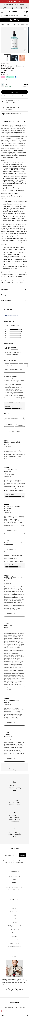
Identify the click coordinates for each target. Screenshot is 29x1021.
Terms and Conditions (14, 939)
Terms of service (14, 1007)
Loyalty (16, 7)
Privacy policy (14, 1005)
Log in (6, 7)
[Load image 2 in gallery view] (14, 58)
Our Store (14, 936)
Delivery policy (23, 1007)
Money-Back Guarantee (14, 946)
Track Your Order (14, 912)
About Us (14, 932)
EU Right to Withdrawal (14, 926)
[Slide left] (1, 58)
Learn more (9, 109)
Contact (25, 7)
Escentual (8, 1004)
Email (19, 96)
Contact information (23, 1005)
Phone (15, 96)
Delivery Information (14, 905)
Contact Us (14, 882)
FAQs (14, 915)
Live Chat (10, 96)
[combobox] (14, 15)
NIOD (7, 63)
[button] (2, 11)
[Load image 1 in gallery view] (7, 58)
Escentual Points (14, 929)
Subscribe (22, 855)
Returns (14, 908)
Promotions (14, 919)
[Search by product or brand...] (25, 15)
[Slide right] (27, 58)
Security (14, 922)
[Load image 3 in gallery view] (22, 58)
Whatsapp (23, 96)
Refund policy (7, 1007)
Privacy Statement (14, 943)
